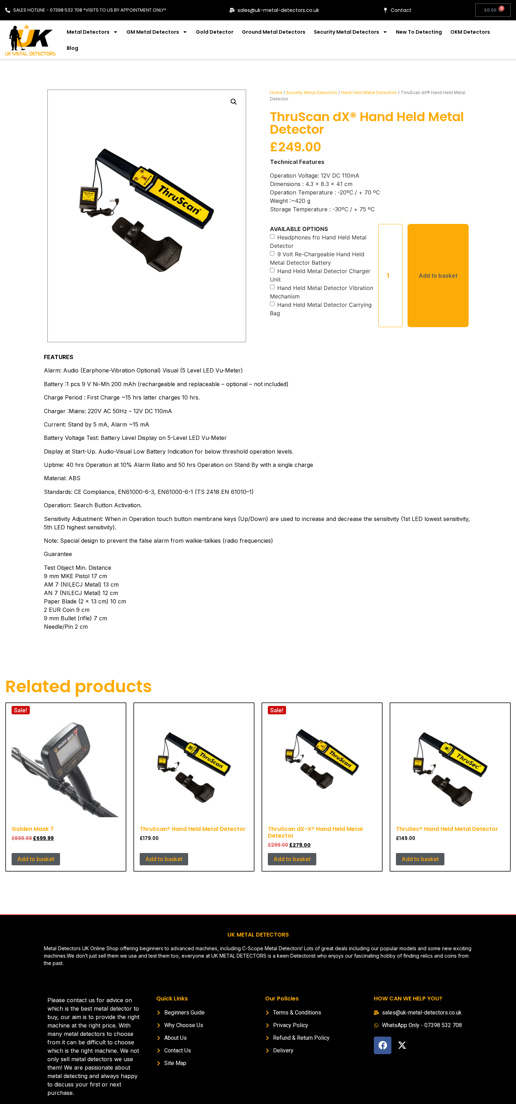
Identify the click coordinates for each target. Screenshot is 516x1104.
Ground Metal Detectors (273, 31)
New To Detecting (419, 31)
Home (276, 92)
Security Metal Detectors (346, 31)
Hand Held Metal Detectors (369, 92)
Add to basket (438, 275)
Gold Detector (214, 31)
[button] (233, 101)
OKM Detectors (470, 31)
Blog (72, 48)
